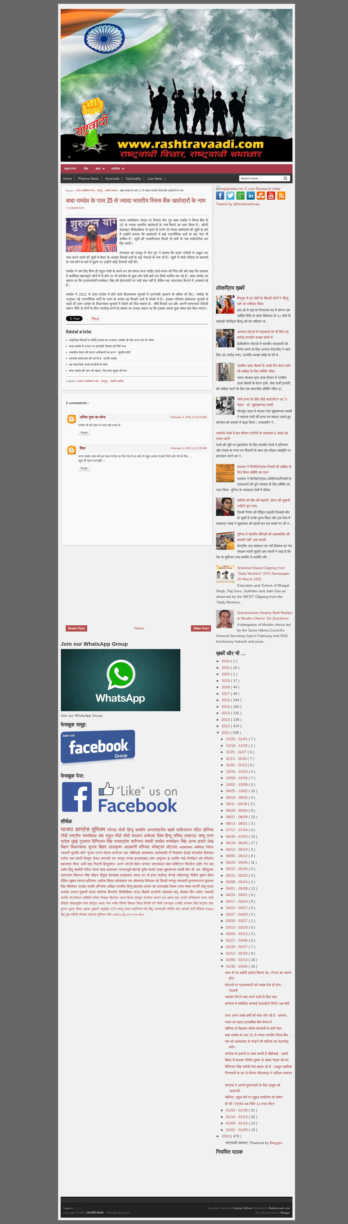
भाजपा (68, 829)
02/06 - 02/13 (237, 960)
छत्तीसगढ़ (117, 914)
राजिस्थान (194, 898)
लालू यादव (207, 886)
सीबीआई (135, 853)
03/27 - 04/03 (237, 914)
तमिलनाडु (183, 875)
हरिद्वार (93, 903)
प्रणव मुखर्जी (80, 892)
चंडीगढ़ (163, 875)
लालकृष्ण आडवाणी (124, 847)
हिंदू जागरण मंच (130, 914)
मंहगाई (136, 870)
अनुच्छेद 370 (108, 909)
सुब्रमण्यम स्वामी (174, 870)
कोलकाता (121, 881)
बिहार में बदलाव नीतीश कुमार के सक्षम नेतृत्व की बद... (258, 1060)
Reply (84, 432)
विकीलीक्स (126, 892)
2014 (226, 713)
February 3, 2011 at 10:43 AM (188, 417)
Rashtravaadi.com (279, 1207)
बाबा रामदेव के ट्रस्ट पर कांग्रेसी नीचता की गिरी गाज (97, 346)
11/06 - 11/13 (237, 765)
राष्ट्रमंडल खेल (162, 864)
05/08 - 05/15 (237, 882)
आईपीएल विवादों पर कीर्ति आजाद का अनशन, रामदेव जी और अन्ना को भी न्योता (111, 340)
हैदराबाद (114, 875)
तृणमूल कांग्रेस (144, 898)
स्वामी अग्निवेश (97, 886)
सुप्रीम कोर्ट (79, 853)
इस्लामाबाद (142, 858)
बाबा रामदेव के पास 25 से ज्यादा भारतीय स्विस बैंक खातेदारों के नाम (135, 200)
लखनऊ (191, 835)
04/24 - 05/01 (237, 895)
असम (102, 903)
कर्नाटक (117, 853)
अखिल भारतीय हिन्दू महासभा (125, 886)
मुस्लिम (99, 829)
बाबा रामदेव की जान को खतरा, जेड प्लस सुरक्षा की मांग (98, 371)
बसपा (171, 898)
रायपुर (100, 190)
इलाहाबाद (126, 875)
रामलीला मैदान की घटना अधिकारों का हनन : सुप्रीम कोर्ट (100, 352)
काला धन (140, 875)
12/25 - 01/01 (237, 739)
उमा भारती (76, 858)
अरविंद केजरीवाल (72, 898)
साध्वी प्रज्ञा (156, 870)
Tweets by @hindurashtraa (237, 204)
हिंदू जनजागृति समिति (162, 909)
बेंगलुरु (88, 858)
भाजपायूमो (125, 870)
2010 (226, 1136)
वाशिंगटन (178, 864)
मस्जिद (145, 847)
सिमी (160, 903)
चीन (188, 870)
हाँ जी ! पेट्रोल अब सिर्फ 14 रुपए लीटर (250, 1104)
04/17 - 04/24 (237, 901)
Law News (155, 179)
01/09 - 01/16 (237, 1123)
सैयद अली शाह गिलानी (88, 864)
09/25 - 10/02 (237, 791)
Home (67, 179)
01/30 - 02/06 (237, 966)
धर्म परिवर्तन (205, 858)
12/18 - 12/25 (237, 746)
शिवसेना (190, 864)
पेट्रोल (204, 903)
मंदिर (198, 830)
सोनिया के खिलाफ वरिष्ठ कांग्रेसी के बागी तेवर (253, 1028)
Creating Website (242, 1207)
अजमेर (66, 892)
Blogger (276, 1143)
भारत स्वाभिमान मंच (85, 190)
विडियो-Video (204, 909)
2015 (226, 707)
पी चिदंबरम (176, 853)
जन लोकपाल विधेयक (141, 881)
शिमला (132, 903)
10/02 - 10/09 (237, 784)
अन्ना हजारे (198, 841)
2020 (226, 674)
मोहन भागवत (143, 864)
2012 (226, 726)
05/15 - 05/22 (237, 875)
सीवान (141, 914)
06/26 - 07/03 (237, 836)
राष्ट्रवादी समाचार (95, 1212)
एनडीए (179, 903)
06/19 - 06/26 (237, 843)
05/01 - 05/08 (237, 888)
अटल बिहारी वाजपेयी (147, 892)
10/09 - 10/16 (237, 778)
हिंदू (71, 870)
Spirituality (133, 179)
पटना (99, 853)
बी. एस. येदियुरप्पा (202, 870)
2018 (226, 687)
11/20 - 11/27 (237, 752)
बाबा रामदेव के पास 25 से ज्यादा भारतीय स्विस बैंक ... (258, 1035)
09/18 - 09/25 (237, 797)
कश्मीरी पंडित (83, 870)
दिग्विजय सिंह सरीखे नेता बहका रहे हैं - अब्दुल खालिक (258, 1067)
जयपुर (121, 858)
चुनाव (91, 853)
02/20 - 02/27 (237, 947)
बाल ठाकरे (182, 898)
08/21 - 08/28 (237, 817)
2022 (226, 668)
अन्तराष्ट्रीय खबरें (161, 830)
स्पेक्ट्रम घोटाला (165, 847)
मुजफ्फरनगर (196, 881)
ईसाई (188, 853)
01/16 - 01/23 (237, 1117)
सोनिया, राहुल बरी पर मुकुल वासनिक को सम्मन (254, 1097)
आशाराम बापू (171, 892)
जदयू (120, 909)
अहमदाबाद (186, 847)
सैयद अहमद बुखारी (88, 909)
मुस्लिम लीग (105, 914)
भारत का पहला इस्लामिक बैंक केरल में (248, 1022)
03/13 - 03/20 (237, 927)
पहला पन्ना (70, 168)
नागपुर (172, 881)
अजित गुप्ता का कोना (92, 417)
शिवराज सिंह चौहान (87, 875)
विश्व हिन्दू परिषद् (170, 835)
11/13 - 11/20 (237, 759)
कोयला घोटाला (88, 914)
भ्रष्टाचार (67, 875)
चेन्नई (172, 875)
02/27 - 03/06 (237, 940)
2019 (226, 681)
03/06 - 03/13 (237, 934)
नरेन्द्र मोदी (117, 830)
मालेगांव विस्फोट (108, 892)
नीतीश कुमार (198, 875)
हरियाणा (91, 881)
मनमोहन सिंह (177, 841)
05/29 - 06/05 (237, 862)
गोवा (109, 903)
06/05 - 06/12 (237, 856)
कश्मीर (141, 830)
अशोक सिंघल (106, 881)
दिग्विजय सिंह (103, 841)
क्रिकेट (115, 898)
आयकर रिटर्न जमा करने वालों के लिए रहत (251, 997)
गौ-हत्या (152, 875)
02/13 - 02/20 (237, 953)
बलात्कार (112, 870)
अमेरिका (200, 847)
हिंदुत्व (104, 875)
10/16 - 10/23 (237, 771)
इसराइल (169, 903)
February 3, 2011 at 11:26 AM (188, 448)
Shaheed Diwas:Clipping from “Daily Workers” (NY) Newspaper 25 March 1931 (263, 573)
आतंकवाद (148, 853)
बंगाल (93, 892)
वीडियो (65, 903)
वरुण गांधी (207, 898)
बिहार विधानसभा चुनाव (80, 847)
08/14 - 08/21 (237, 823)
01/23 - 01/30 (237, 1110)
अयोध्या (150, 835)
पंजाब (130, 858)
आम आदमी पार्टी (186, 909)
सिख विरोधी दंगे (147, 903)
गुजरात (85, 841)
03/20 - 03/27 (237, 921)
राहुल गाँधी (114, 835)
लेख (86, 168)
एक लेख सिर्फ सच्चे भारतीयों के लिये (88, 364)
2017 (226, 694)
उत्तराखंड (163, 886)
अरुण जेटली (125, 864)
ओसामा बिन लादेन (192, 892)
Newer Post (76, 628)
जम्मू (202, 835)
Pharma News (88, 179)
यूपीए (144, 870)
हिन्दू (131, 830)
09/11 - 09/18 (237, 804)
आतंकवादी (162, 853)
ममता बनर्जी (193, 886)
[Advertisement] (103, 582)
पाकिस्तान (185, 830)
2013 (226, 720)
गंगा (206, 864)
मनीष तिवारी (120, 903)
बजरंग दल (161, 898)
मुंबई (75, 841)
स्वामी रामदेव (111, 190)
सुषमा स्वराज (77, 881)
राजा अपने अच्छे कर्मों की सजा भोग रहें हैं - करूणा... (257, 1015)
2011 (226, 733)
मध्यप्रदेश (122, 841)
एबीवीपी (87, 898)
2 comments (75, 208)
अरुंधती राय (109, 858)
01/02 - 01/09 (237, 1130)
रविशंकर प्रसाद (76, 886)
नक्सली (208, 892)
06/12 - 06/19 (237, 849)
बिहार (104, 847)
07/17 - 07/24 (237, 830)
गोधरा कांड (99, 870)
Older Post (201, 628)
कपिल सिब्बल (101, 898)
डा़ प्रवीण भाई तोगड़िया (182, 858)
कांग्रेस (83, 829)
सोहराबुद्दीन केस (79, 903)
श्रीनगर (138, 841)
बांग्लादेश (198, 853)
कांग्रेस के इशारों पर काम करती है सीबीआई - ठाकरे (256, 1054)
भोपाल (107, 853)
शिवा (82, 448)
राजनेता (115, 168)
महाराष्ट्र (67, 864)
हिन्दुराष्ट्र (109, 864)
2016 (226, 700)
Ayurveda (112, 179)
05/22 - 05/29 (237, 869)
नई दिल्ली (161, 881)
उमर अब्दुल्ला (158, 858)
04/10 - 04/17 (237, 908)
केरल (97, 858)
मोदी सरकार (133, 835)
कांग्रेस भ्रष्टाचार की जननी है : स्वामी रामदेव (93, 358)
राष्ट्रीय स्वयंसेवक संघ (87, 835)
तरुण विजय (127, 898)
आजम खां (150, 886)
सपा (126, 853)
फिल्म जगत (177, 886)
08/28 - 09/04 (237, 810)
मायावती (182, 881)
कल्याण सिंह (191, 903)
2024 (226, 661)
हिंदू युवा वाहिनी (70, 914)
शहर (98, 168)
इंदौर (200, 864)
